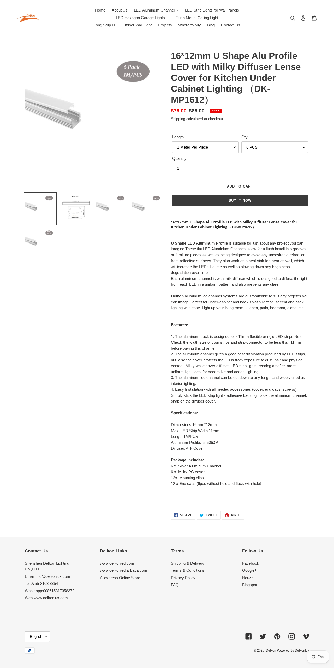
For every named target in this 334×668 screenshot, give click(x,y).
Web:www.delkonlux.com (46, 598)
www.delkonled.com (117, 563)
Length (178, 137)
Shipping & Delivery (187, 563)
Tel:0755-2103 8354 (41, 583)
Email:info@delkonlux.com (47, 576)
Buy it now (240, 200)
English (36, 636)
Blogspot (249, 584)
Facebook (250, 563)
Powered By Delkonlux (293, 650)
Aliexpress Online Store (120, 577)
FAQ (175, 584)
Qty (244, 137)
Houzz (247, 577)
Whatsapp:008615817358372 (49, 590)
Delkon (271, 650)
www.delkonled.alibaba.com (123, 570)
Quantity (179, 158)
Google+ (249, 570)
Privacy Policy (183, 577)
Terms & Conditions (187, 570)
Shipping (178, 119)
